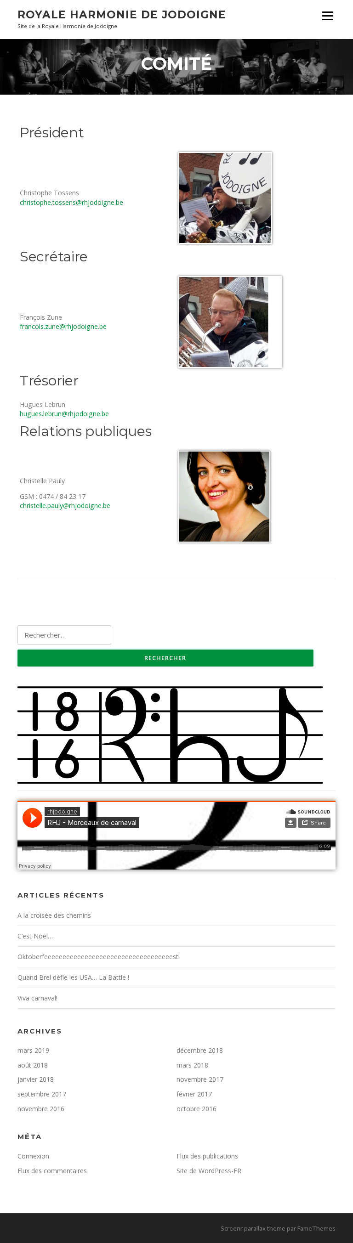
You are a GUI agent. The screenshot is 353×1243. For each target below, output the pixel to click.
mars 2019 (33, 1050)
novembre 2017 (199, 1079)
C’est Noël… (35, 936)
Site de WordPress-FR (208, 1170)
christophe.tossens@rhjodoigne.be (71, 202)
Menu (327, 15)
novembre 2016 (40, 1108)
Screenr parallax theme (253, 1228)
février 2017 (194, 1094)
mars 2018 (192, 1065)
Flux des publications (207, 1156)
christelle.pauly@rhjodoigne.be (65, 505)
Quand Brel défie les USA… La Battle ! (73, 977)
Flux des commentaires (52, 1170)
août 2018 (32, 1065)
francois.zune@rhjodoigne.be (63, 326)
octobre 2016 (196, 1108)
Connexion (33, 1156)
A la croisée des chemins (54, 915)
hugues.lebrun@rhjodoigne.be (64, 413)
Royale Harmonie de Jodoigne (121, 14)
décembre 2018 (199, 1050)
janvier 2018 (35, 1079)
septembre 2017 (41, 1094)
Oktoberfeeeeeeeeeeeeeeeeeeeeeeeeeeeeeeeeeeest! (98, 956)
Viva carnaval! (37, 998)
